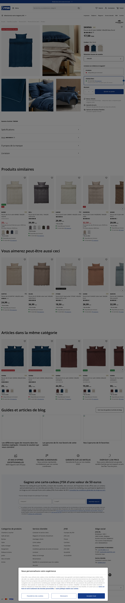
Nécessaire (64, 596)
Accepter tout (91, 596)
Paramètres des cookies (35, 596)
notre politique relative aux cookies (67, 588)
